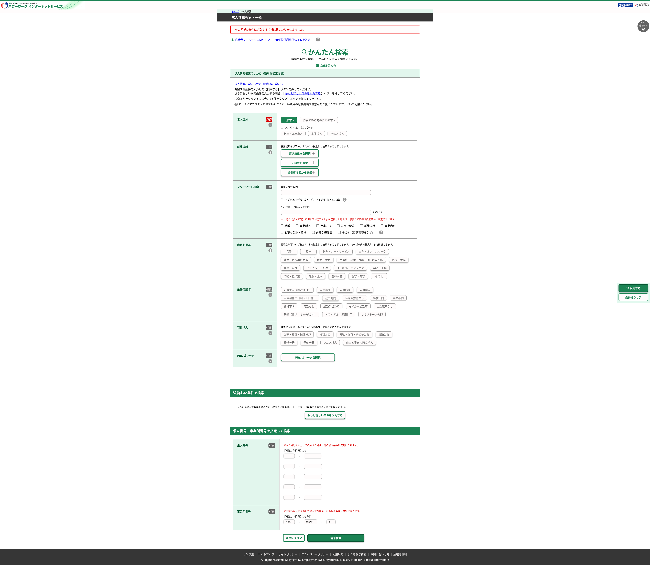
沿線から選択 (300, 163)
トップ (235, 11)
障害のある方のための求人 (319, 120)
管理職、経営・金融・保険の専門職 (361, 260)
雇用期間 (365, 290)
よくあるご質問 (356, 554)
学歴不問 (398, 298)
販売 (308, 251)
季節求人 (316, 134)
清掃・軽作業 (292, 276)
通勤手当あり (331, 306)
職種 (289, 226)
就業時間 (330, 298)
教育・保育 (324, 260)
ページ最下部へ (643, 24)
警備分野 (289, 342)
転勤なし (309, 306)
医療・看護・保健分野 (297, 334)
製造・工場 (380, 268)
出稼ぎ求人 (337, 134)
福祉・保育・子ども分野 (354, 334)
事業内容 (391, 226)
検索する (635, 288)
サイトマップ (266, 554)
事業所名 (306, 226)
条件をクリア (294, 538)
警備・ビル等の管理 (296, 260)
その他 (379, 276)
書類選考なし (385, 306)
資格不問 (289, 306)
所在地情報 (400, 554)
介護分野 (325, 334)
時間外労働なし (354, 298)
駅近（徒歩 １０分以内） (300, 314)
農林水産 (336, 276)
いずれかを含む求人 (297, 200)
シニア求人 (330, 342)
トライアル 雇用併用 (338, 314)
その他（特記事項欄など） (359, 232)
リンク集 (248, 554)
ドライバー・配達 (317, 268)
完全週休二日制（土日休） (300, 298)
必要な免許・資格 (297, 232)
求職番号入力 (325, 66)
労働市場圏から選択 (300, 172)
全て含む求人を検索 (328, 200)
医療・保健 (399, 260)
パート (309, 127)
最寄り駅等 (349, 226)
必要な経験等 (325, 232)
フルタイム (291, 127)
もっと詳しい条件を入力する (303, 93)
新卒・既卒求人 (293, 134)
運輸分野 (309, 342)
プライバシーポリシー (314, 554)
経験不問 (378, 298)
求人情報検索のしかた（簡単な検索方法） (260, 84)
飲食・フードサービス (336, 251)
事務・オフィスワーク (372, 251)
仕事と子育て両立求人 (359, 342)
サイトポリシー (287, 554)
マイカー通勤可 (358, 306)
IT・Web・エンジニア (350, 268)
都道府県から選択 (300, 153)
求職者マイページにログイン (252, 40)
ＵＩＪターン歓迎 (372, 314)
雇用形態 (325, 290)
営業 (289, 251)
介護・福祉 (290, 268)
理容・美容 (358, 276)
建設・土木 (315, 276)
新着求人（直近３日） (297, 290)
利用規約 (337, 554)
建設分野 (383, 334)
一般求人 (289, 120)
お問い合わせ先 (379, 554)
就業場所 (371, 226)
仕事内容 (327, 226)
